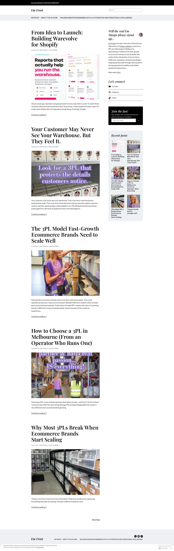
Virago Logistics (125, 46)
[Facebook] (138, 536)
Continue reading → (39, 115)
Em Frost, (112, 43)
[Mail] (141, 536)
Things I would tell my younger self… (132, 211)
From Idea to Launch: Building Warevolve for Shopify (57, 38)
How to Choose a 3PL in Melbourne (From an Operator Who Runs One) (61, 337)
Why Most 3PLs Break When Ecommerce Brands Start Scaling (64, 433)
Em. (119, 72)
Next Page (96, 520)
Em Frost (37, 10)
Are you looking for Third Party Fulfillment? (45, 3)
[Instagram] (135, 536)
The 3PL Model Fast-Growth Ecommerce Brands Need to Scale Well (65, 234)
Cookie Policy (40, 547)
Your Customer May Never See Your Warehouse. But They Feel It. (62, 135)
